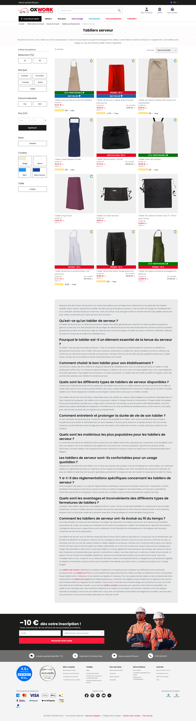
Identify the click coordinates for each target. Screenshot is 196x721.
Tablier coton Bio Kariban (149, 159)
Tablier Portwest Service (107, 215)
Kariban (24, 75)
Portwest (40, 75)
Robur (40, 82)
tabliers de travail (70, 570)
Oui (24, 104)
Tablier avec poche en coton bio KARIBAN (73, 100)
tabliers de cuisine (82, 579)
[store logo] (35, 10)
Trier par (150, 50)
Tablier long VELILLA (63, 215)
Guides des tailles (92, 673)
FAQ (157, 680)
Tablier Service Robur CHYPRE (110, 159)
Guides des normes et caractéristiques (94, 677)
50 (40, 60)
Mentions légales (92, 715)
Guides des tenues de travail (93, 681)
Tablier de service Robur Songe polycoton (115, 271)
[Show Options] (102, 633)
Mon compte (146, 12)
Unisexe (32, 143)
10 (25, 60)
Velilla (32, 89)
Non (40, 104)
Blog (87, 670)
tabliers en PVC (83, 573)
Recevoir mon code (61, 640)
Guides (89, 667)
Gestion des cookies (131, 715)
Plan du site (147, 715)
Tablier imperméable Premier (68, 159)
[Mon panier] (172, 9)
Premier (25, 82)
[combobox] (90, 10)
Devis (159, 12)
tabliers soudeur (111, 585)
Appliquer (32, 127)
